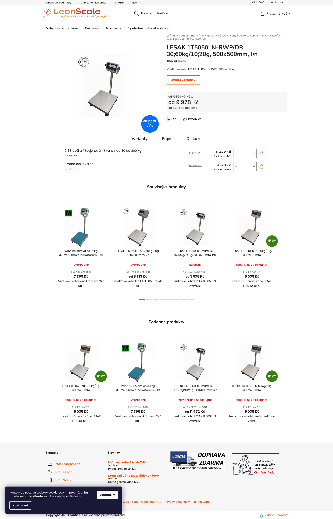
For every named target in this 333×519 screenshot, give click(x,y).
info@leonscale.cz (67, 464)
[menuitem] (62, 28)
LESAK (182, 61)
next (284, 252)
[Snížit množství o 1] (236, 153)
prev (49, 252)
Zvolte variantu (183, 80)
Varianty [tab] (139, 138)
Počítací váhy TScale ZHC (127, 462)
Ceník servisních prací (92, 2)
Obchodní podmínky (58, 2)
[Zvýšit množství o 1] (253, 153)
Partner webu (201, 502)
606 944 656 (63, 472)
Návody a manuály (177, 502)
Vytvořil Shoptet (276, 515)
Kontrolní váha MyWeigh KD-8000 (133, 475)
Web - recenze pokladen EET (143, 502)
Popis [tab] (167, 138)
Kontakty (119, 2)
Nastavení (20, 505)
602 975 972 (63, 480)
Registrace (277, 2)
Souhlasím (107, 495)
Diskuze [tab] (194, 138)
